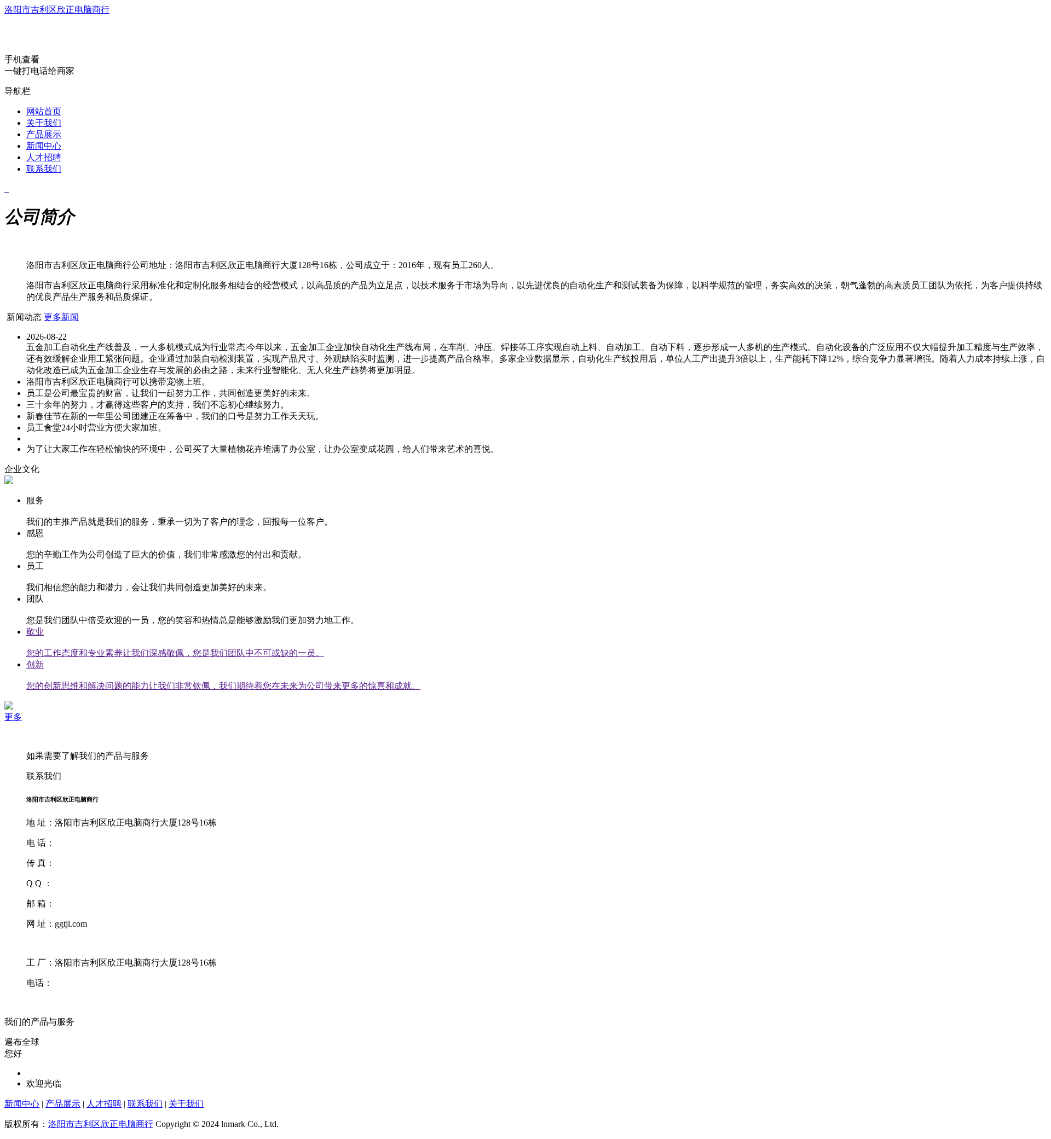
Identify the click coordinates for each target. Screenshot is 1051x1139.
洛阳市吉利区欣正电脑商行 (56, 9)
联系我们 (43, 168)
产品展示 (43, 134)
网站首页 (43, 111)
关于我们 (43, 122)
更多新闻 (61, 317)
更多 (13, 717)
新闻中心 (43, 145)
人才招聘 (43, 157)
